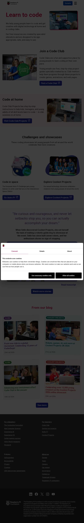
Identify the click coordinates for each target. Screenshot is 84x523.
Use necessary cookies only (42, 275)
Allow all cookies (68, 275)
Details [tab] (42, 251)
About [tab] (69, 251)
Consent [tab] (14, 251)
